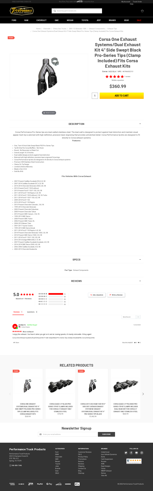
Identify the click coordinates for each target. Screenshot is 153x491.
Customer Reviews (85, 452)
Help (131, 4)
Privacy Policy (83, 457)
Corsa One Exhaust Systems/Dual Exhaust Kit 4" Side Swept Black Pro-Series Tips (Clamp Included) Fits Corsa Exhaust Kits (53, 338)
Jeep (99, 20)
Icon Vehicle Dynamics (109, 454)
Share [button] (17, 343)
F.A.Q (80, 454)
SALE (139, 20)
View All (104, 475)
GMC (57, 20)
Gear (126, 20)
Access (103, 461)
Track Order (137, 2)
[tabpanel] (28, 394)
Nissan (70, 20)
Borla (103, 457)
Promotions (82, 459)
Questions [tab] (30, 312)
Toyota (85, 20)
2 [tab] (81, 420)
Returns (81, 461)
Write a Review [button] (117, 295)
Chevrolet (41, 20)
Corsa (103, 468)
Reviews (81, 464)
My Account (125, 2)
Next (143, 394)
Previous (10, 394)
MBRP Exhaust (106, 471)
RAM (26, 20)
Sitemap (81, 473)
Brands (112, 20)
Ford (14, 20)
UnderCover (105, 452)
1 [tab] (78, 420)
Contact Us (82, 468)
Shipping (81, 466)
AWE (103, 464)
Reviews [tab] (17, 312)
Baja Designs (105, 466)
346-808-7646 (16, 465)
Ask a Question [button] (98, 295)
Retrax (103, 473)
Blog (79, 471)
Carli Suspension (107, 459)
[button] (76, 124)
